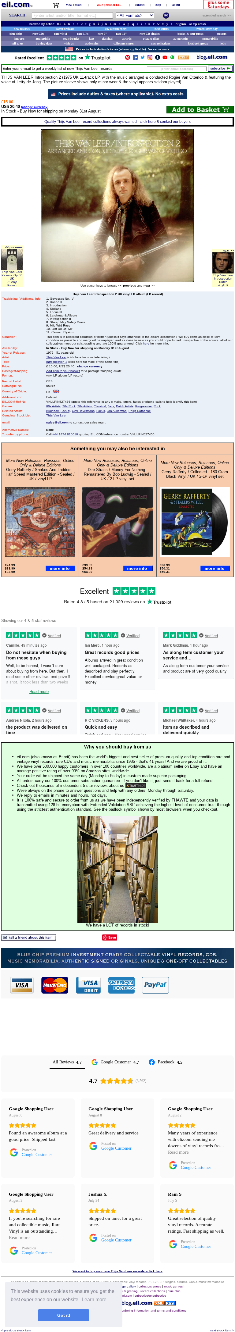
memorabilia (210, 38)
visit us (69, 43)
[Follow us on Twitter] (142, 58)
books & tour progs (190, 33)
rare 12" (121, 33)
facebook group (198, 43)
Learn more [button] (94, 1299)
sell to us (17, 43)
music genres (173, 1286)
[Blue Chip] (117, 966)
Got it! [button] (63, 1315)
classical (107, 38)
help (158, 4)
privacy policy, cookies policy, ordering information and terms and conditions (133, 1310)
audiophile (42, 38)
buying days (44, 43)
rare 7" (102, 33)
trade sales (92, 43)
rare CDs (38, 33)
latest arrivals (65, 28)
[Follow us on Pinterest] (127, 58)
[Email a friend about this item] (28, 938)
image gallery (126, 1286)
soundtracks (71, 38)
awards (127, 38)
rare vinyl (60, 33)
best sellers (162, 28)
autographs (180, 38)
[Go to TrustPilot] (62, 59)
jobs (223, 43)
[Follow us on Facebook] (135, 58)
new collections (160, 43)
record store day (207, 28)
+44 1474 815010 (65, 434)
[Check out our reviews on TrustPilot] (135, 785)
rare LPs (82, 33)
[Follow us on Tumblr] (157, 58)
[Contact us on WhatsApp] (172, 58)
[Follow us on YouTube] (164, 58)
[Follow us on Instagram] (149, 58)
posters (221, 33)
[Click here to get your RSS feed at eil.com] (183, 58)
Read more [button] (178, 1152)
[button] (201, 985)
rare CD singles (150, 33)
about (176, 4)
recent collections (152, 1291)
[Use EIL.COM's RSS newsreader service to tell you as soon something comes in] (165, 1303)
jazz (91, 38)
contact (139, 4)
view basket (73, 4)
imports (19, 38)
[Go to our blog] (212, 58)
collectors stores (124, 43)
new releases (22, 28)
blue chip (15, 33)
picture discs (151, 38)
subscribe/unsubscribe (150, 1295)
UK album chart (115, 28)
